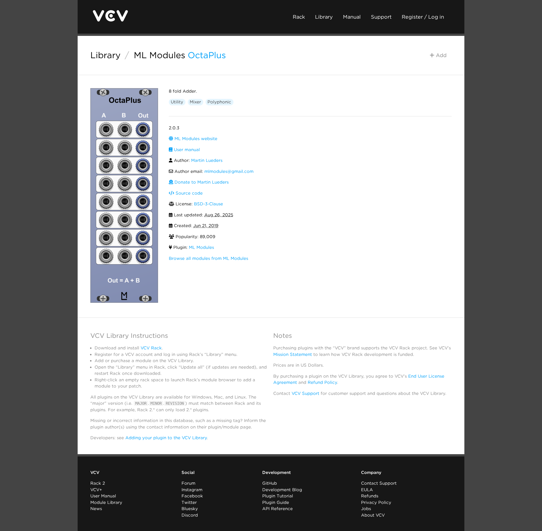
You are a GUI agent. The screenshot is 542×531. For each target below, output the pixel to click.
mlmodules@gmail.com (228, 171)
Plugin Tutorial (277, 496)
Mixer (195, 102)
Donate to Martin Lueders (201, 182)
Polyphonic (219, 102)
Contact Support (379, 483)
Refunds (369, 496)
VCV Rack (151, 348)
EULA (367, 489)
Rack (299, 17)
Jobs (366, 508)
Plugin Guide (275, 502)
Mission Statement (292, 354)
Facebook (192, 496)
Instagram (192, 489)
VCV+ (96, 489)
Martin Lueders (206, 160)
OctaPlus (207, 55)
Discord (190, 515)
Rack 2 (97, 483)
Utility (177, 102)
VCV (94, 472)
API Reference (277, 508)
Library (324, 17)
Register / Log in (423, 17)
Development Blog (282, 489)
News (96, 508)
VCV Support (305, 393)
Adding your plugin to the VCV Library (166, 437)
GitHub (269, 483)
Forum (188, 483)
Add (440, 55)
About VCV (373, 515)
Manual (352, 17)
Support (381, 17)
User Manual (103, 496)
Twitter (189, 502)
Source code (188, 193)
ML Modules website (195, 138)
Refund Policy (322, 382)
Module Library (106, 502)
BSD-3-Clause (208, 203)
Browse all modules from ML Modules (208, 258)
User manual (186, 149)
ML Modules (159, 55)
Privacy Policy (376, 502)
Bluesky (190, 508)
